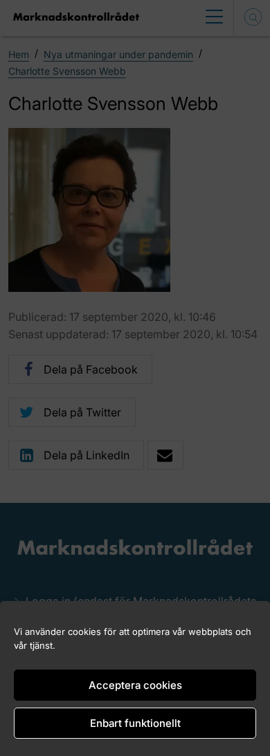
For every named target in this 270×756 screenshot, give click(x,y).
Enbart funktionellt (135, 723)
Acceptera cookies (135, 685)
